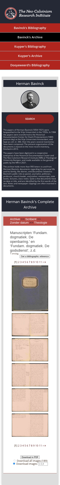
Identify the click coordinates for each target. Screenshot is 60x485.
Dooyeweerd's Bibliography (30, 65)
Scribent (30, 219)
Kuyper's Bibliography (30, 46)
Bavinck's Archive (30, 37)
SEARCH (30, 118)
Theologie (40, 222)
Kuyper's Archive (30, 56)
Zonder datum (19, 222)
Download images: (27, 463)
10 (36, 262)
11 (40, 262)
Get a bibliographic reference (35, 256)
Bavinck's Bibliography (30, 28)
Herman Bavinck (30, 83)
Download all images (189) (32, 460)
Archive (15, 219)
